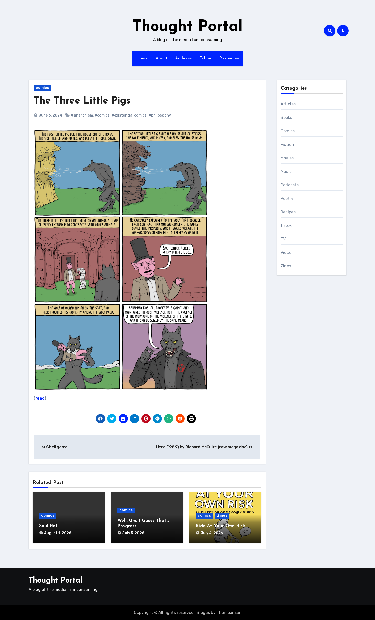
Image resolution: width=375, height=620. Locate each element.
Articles (288, 103)
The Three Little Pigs (82, 101)
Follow (205, 58)
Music (286, 171)
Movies (287, 158)
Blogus (203, 612)
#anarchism (82, 115)
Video (286, 252)
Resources (229, 58)
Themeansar (228, 612)
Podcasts (290, 185)
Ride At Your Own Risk (220, 526)
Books (286, 117)
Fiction (287, 144)
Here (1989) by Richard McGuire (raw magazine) (202, 447)
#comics (102, 115)
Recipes (288, 212)
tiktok (286, 225)
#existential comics (129, 115)
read (40, 398)
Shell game (56, 447)
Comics (288, 130)
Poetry (287, 198)
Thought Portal (187, 27)
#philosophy (159, 115)
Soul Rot (48, 526)
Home (142, 58)
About (162, 58)
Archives (183, 58)
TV (283, 239)
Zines (222, 515)
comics (42, 88)
